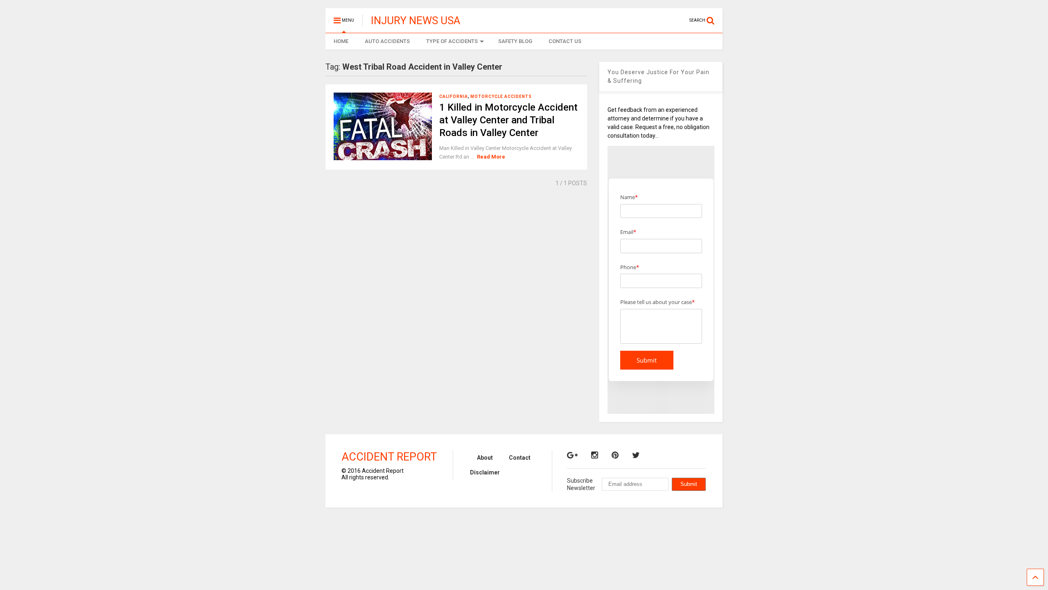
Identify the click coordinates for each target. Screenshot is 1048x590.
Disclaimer (485, 472)
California (453, 96)
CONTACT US (565, 41)
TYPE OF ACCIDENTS (452, 41)
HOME (341, 41)
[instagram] (594, 455)
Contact (520, 457)
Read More (491, 157)
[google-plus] (572, 455)
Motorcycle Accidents (501, 96)
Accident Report (389, 456)
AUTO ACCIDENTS (387, 41)
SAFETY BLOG (515, 41)
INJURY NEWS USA (415, 20)
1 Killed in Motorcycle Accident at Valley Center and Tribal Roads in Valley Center (508, 120)
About (485, 457)
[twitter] (636, 455)
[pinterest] (615, 455)
